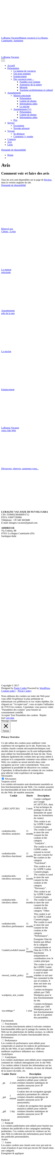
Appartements (14, 93)
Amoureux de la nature (31, 84)
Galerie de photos (28, 101)
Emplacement (20, 76)
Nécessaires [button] (7, 775)
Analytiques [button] (7, 1054)
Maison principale (22, 95)
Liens (10, 144)
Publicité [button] (5, 1120)
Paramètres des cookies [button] (27, 715)
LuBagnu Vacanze (10, 38)
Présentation (13, 68)
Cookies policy (8, 691)
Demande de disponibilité (13, 150)
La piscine (24, 106)
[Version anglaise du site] (27, 76)
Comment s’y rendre (23, 136)
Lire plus (10, 718)
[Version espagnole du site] (27, 147)
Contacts (11, 139)
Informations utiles (28, 103)
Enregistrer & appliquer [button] (12, 1153)
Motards (24, 87)
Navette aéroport (21, 128)
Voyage (11, 131)
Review (47, 179)
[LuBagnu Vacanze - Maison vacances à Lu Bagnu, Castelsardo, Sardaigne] (27, 35)
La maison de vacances (24, 71)
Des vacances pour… (23, 79)
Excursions (18, 125)
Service (11, 123)
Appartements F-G (22, 109)
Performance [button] (7, 1037)
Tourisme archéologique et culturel (36, 90)
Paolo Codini (20, 688)
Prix (15, 120)
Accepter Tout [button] (8, 715)
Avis (9, 142)
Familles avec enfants (30, 82)
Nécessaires (10, 778)
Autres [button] (4, 1139)
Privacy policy (25, 691)
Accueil (11, 65)
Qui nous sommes (22, 73)
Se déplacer (19, 133)
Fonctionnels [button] (7, 1020)
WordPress (45, 688)
